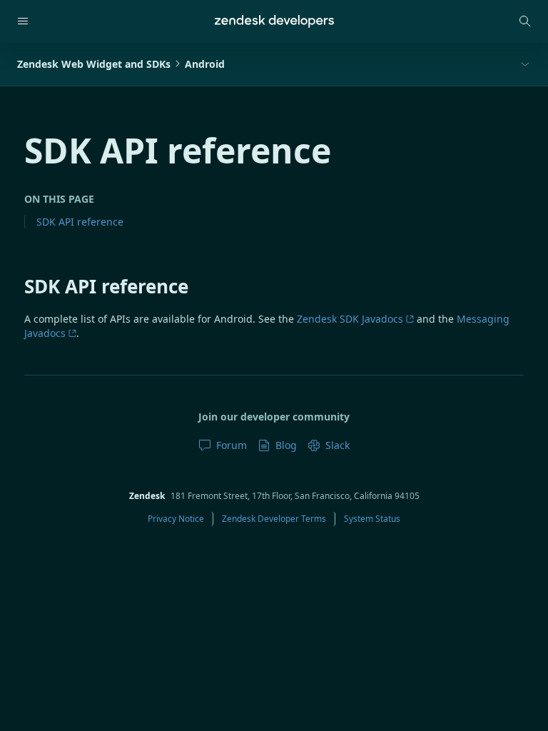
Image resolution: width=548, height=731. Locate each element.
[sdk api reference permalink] (17, 286)
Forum (231, 445)
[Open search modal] (525, 21)
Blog (286, 445)
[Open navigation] (23, 21)
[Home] (274, 21)
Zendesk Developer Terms (274, 519)
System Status (372, 519)
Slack (337, 445)
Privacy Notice (176, 519)
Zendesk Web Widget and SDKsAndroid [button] (121, 64)
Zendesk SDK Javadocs (350, 319)
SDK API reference (79, 221)
